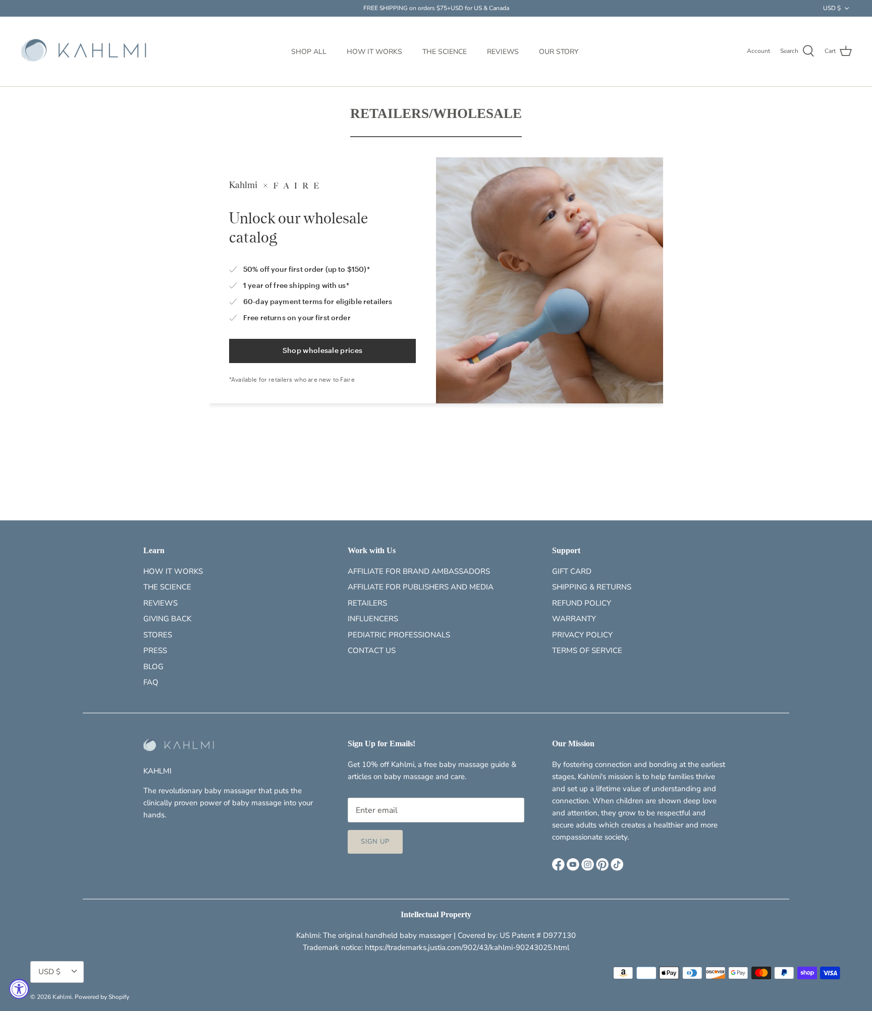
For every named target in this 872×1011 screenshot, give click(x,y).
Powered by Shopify (102, 997)
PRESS (155, 650)
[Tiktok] (617, 864)
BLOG (153, 667)
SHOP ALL (308, 51)
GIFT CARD (571, 571)
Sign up (375, 841)
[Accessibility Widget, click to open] (19, 989)
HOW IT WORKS (374, 51)
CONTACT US (372, 650)
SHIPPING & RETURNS (591, 587)
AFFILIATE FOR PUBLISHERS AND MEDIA (421, 587)
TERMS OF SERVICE (587, 650)
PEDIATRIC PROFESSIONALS (399, 635)
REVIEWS (503, 51)
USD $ (832, 8)
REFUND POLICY (581, 603)
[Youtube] (573, 864)
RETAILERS (367, 603)
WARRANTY (574, 619)
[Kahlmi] (84, 52)
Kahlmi (62, 997)
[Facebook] (558, 864)
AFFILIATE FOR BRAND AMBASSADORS (419, 571)
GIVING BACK (167, 619)
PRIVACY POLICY (582, 635)
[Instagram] (587, 864)
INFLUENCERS (373, 619)
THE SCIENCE (444, 51)
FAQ (150, 682)
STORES (157, 635)
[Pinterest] (602, 864)
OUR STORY (558, 51)
